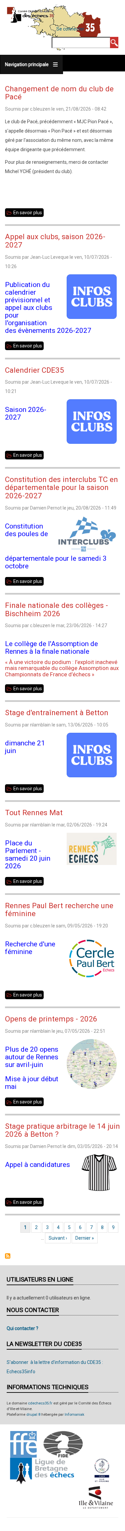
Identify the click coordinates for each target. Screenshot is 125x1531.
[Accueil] (30, 14)
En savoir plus (28, 213)
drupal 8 (33, 1414)
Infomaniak (74, 1414)
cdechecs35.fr (40, 1403)
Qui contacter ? (22, 1328)
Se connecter (70, 29)
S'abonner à (7, 1256)
